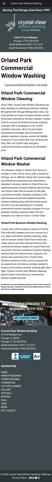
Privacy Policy (19, 477)
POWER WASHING (10, 379)
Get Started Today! (26, 318)
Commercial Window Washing (20, 85)
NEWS (4, 407)
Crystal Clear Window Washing (26, 3)
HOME (4, 372)
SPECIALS (6, 393)
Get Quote (42, 85)
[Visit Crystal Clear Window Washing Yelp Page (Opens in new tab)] (39, 477)
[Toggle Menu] (4, 3)
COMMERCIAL (8, 382)
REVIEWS (6, 396)
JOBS (4, 403)
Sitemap (46, 474)
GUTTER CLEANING (11, 386)
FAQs (3, 400)
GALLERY (6, 389)
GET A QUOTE (8, 410)
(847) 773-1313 (35, 44)
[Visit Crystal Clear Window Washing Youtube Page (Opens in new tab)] (36, 477)
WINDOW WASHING (11, 375)
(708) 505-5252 (35, 48)
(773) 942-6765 (31, 41)
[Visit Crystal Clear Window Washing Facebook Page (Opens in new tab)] (30, 477)
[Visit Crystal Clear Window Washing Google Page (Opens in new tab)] (33, 477)
